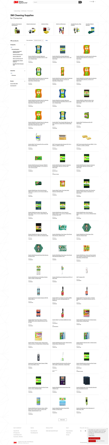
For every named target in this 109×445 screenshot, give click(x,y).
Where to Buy (68, 432)
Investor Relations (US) (17, 434)
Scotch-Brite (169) (14, 83)
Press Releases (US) (34, 432)
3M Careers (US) (16, 432)
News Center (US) (34, 430)
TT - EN (91, 1)
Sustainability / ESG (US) (17, 436)
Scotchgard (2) (13, 85)
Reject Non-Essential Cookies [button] (94, 438)
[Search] (80, 2)
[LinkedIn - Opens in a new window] (81, 431)
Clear (47, 40)
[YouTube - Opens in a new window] (85, 431)
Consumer (37, 40)
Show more (62, 419)
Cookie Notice (91, 435)
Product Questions (69, 430)
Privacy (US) (24, 441)
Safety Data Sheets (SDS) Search (52, 430)
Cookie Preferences (30, 441)
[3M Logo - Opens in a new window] (21, 2)
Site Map (67, 434)
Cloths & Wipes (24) (17, 56)
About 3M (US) (16, 430)
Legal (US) (19, 441)
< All (11, 47)
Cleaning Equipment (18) (18, 54)
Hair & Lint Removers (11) (18, 58)
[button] (100, 441)
